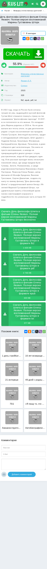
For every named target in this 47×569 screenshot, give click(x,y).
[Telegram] (31, 38)
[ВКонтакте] (24, 38)
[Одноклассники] (27, 38)
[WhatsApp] (42, 38)
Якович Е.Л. (26, 81)
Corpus (24, 86)
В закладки (31, 33)
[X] (35, 38)
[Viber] (38, 38)
